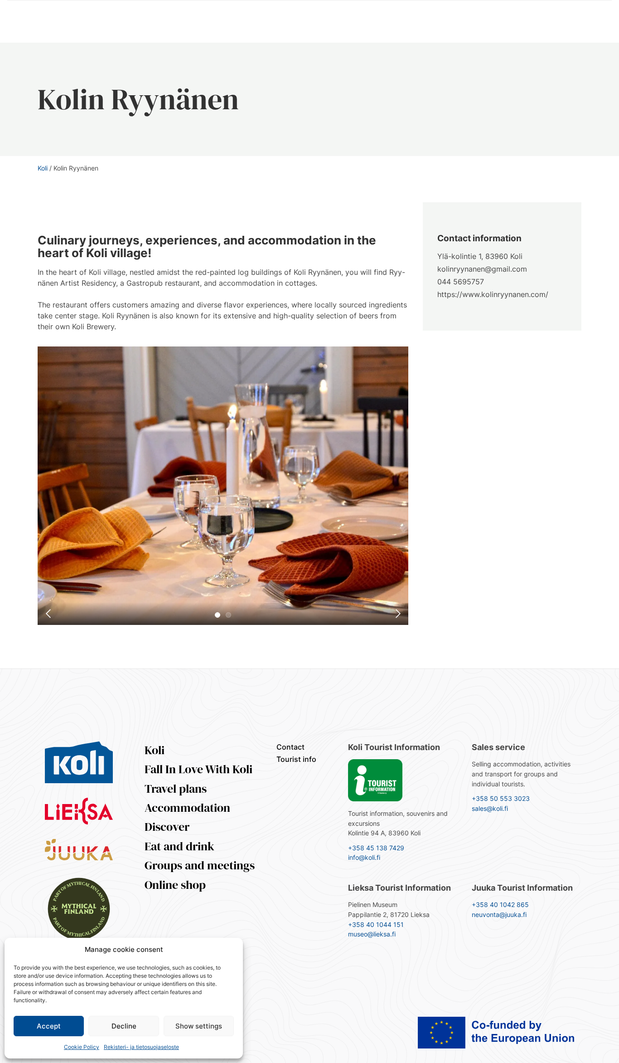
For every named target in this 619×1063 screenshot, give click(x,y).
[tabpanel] (223, 485)
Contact (290, 746)
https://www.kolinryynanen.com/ (492, 294)
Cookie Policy (81, 1046)
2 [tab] (228, 615)
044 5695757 (460, 281)
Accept (49, 1026)
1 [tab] (217, 615)
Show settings (198, 1026)
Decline (123, 1026)
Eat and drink (179, 846)
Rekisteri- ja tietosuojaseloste (141, 1046)
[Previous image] (49, 613)
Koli (43, 168)
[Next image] (397, 613)
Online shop (175, 885)
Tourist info (296, 759)
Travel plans (176, 788)
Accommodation (187, 808)
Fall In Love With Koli (198, 769)
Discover (167, 827)
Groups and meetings (200, 865)
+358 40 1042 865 (500, 904)
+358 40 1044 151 (376, 924)
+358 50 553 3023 (501, 798)
